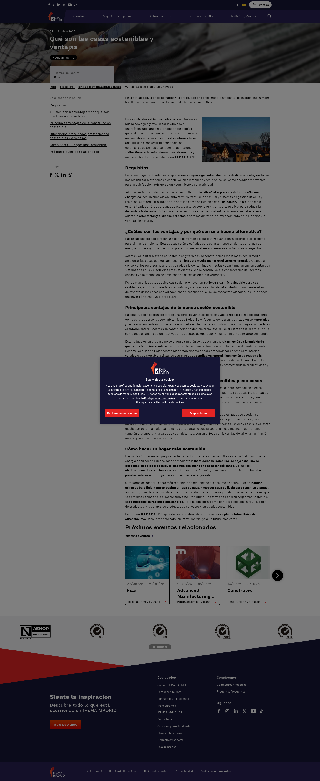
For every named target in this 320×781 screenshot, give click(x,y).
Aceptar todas (198, 413)
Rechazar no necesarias (122, 413)
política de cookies (172, 402)
